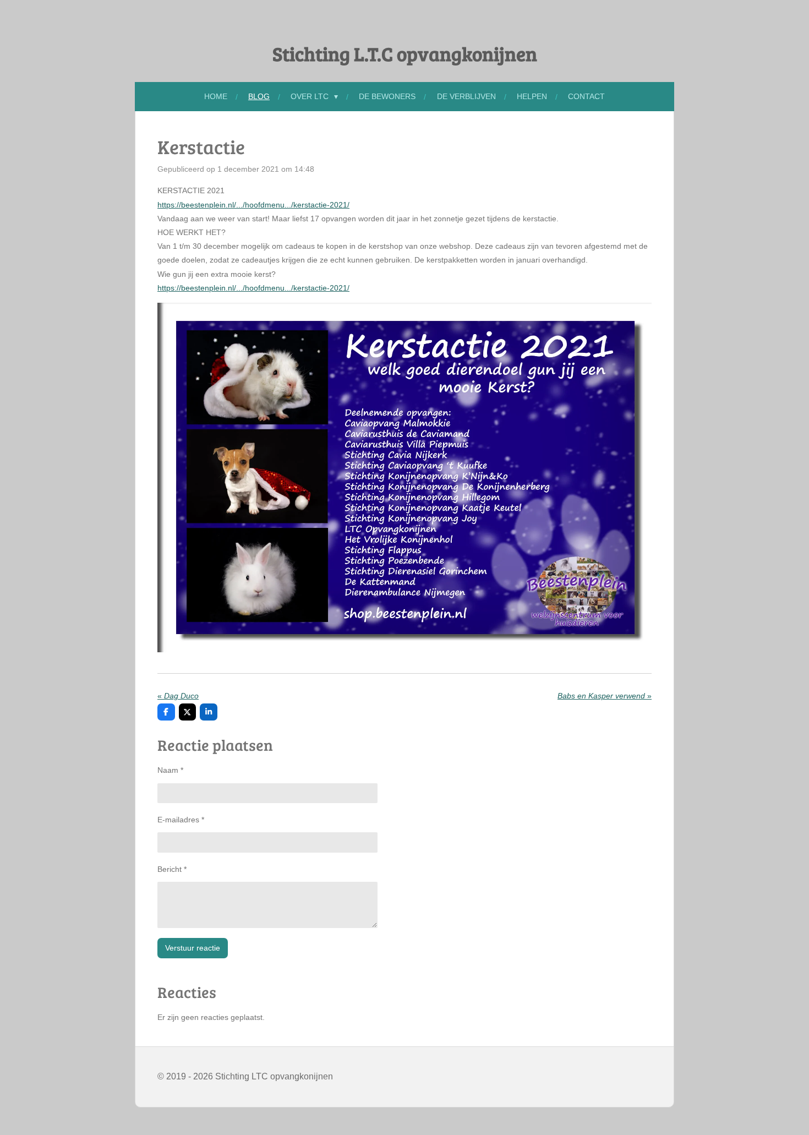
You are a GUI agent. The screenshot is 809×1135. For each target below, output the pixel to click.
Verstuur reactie (192, 947)
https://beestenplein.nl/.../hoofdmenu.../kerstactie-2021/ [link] (253, 204)
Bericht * (172, 869)
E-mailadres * (180, 819)
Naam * (170, 770)
